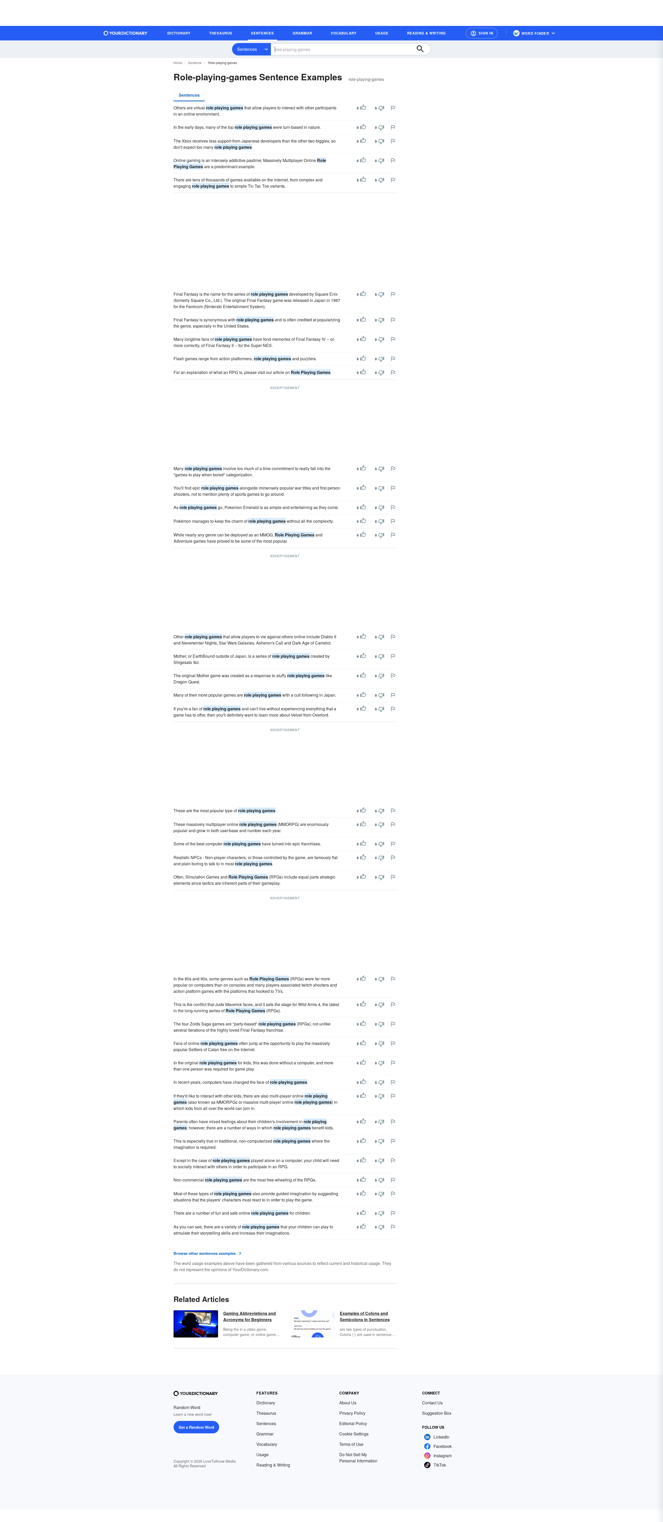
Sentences (247, 49)
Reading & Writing (273, 1465)
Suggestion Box (436, 1413)
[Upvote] (363, 108)
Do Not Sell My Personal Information (358, 1458)
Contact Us (432, 1403)
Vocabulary (266, 1444)
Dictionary (265, 1403)
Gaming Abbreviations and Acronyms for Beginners (249, 1316)
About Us (347, 1403)
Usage (262, 1454)
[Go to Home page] (126, 33)
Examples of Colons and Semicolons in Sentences (365, 1316)
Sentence (194, 62)
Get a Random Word (196, 1427)
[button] (482, 33)
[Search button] (422, 49)
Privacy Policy (352, 1413)
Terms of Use (351, 1444)
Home (178, 62)
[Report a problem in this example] (393, 108)
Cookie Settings (354, 1434)
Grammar (264, 1434)
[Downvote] (381, 108)
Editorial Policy (353, 1423)
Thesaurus (266, 1413)
